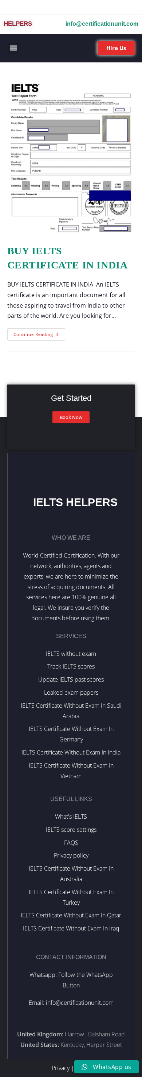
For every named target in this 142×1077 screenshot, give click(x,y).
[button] (13, 48)
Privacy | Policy (71, 1068)
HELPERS (18, 23)
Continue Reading (39, 332)
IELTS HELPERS (75, 502)
